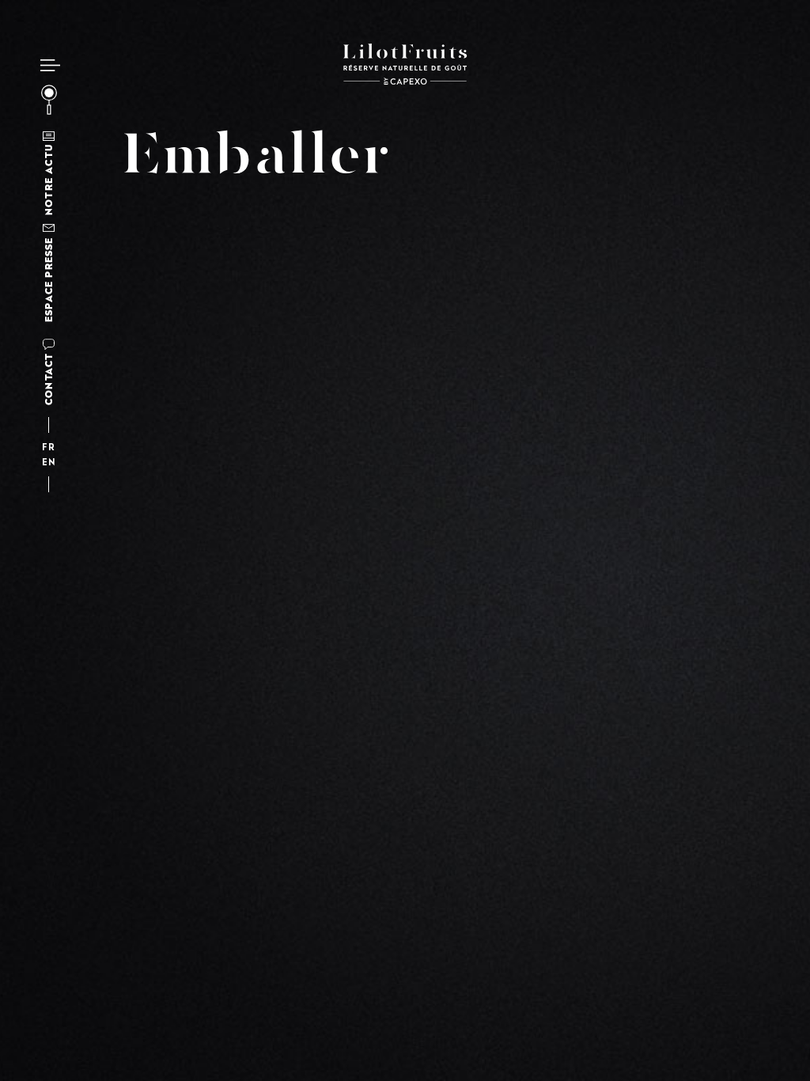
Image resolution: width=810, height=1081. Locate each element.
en (48, 463)
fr (48, 448)
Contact (49, 379)
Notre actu (49, 179)
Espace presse (49, 279)
